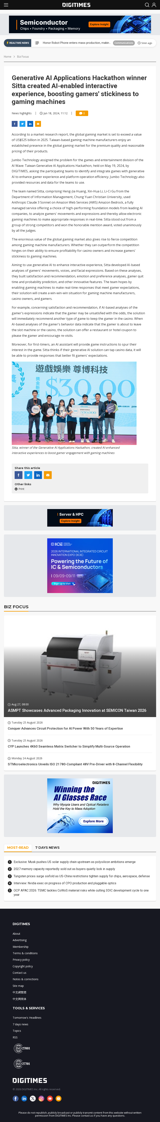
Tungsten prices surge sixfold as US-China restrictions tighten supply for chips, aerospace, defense (82, 876)
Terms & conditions (25, 953)
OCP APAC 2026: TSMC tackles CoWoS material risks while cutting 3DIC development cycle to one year (81, 893)
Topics (17, 1031)
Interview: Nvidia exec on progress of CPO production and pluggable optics (65, 883)
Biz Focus (23, 56)
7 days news (20, 1024)
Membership (20, 947)
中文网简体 (19, 999)
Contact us (19, 973)
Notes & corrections (25, 979)
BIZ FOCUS (16, 606)
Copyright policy (23, 966)
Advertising (20, 940)
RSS (15, 1037)
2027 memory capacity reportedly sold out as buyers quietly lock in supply (64, 869)
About (16, 933)
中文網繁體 (19, 992)
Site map (18, 986)
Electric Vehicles (124, 43)
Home (7, 56)
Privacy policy (21, 959)
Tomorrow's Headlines (27, 1017)
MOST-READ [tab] (18, 848)
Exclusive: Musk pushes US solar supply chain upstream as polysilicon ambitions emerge (75, 862)
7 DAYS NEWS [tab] (47, 848)
